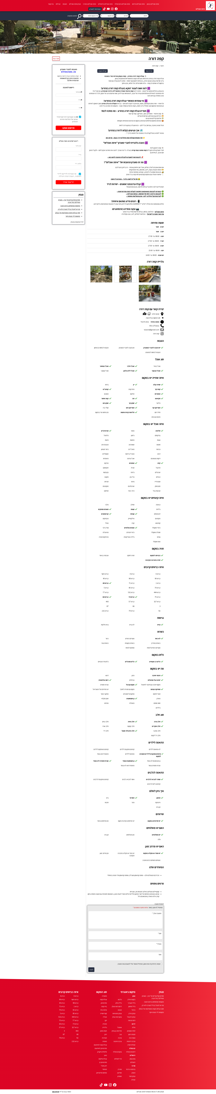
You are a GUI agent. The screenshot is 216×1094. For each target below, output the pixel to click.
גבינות (158, 449)
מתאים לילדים (129, 754)
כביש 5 (106, 588)
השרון (133, 1073)
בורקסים (157, 435)
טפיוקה (106, 491)
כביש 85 (131, 588)
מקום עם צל (130, 685)
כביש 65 (106, 583)
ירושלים (132, 1055)
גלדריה (104, 1027)
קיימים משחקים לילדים (101, 749)
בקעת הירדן (131, 999)
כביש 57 (131, 601)
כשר (107, 638)
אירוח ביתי (103, 1010)
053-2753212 (154, 326)
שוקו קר (131, 403)
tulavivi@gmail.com (151, 330)
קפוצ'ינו (106, 389)
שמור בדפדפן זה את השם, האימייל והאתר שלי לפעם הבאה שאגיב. (138, 964)
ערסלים (131, 680)
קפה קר (157, 389)
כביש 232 (105, 611)
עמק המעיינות (117, 1013)
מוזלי (107, 523)
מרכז (133, 1066)
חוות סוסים (157, 703)
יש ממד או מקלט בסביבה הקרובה (126, 854)
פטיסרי (104, 1069)
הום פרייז (157, 481)
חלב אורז (105, 726)
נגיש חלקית (105, 625)
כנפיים (158, 477)
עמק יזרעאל (131, 1017)
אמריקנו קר (156, 408)
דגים (159, 454)
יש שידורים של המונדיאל (101, 689)
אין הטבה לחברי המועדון (126, 348)
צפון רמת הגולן (117, 1017)
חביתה (106, 481)
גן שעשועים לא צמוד (153, 761)
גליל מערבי (131, 1003)
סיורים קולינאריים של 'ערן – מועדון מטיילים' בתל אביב (69, 201)
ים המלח (132, 1048)
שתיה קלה (156, 384)
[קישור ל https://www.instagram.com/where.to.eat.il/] (112, 9)
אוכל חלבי (130, 366)
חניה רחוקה (130, 555)
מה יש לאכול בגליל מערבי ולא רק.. (69, 209)
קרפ (133, 523)
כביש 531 (131, 592)
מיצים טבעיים (156, 417)
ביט (107, 798)
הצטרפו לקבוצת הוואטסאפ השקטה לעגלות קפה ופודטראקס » (139, 191)
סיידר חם (157, 412)
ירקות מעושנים (155, 458)
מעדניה (104, 1038)
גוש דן (120, 1069)
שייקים (132, 394)
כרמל (133, 1010)
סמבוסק (157, 486)
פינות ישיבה (156, 675)
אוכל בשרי (157, 366)
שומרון (120, 1076)
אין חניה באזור (104, 555)
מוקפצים (106, 486)
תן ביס (158, 807)
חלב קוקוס (130, 726)
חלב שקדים (156, 726)
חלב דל (106, 731)
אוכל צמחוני (104, 366)
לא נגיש (131, 625)
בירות (107, 384)
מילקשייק (131, 518)
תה (133, 398)
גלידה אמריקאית (129, 537)
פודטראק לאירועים (101, 1048)
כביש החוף (105, 574)
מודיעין (119, 1073)
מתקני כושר (105, 694)
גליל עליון (119, 1003)
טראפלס (106, 532)
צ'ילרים (158, 708)
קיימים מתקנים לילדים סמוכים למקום (150, 755)
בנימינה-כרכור (130, 1069)
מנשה (120, 1010)
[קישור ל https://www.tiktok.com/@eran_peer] (104, 9)
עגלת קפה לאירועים (100, 1045)
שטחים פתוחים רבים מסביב (151, 860)
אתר (160, 954)
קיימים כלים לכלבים (153, 784)
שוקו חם (106, 403)
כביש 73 (131, 597)
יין (133, 384)
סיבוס (107, 802)
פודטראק (104, 1003)
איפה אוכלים (159, 212)
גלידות (158, 509)
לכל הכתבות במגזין (77, 222)
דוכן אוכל (104, 1066)
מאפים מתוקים (103, 509)
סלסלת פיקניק (102, 1052)
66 (133, 606)
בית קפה (104, 1006)
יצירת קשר (149, 71)
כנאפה (158, 504)
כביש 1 (158, 583)
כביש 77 (106, 592)
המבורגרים (105, 444)
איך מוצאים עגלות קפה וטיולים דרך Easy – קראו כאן (124, 138)
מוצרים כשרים (129, 638)
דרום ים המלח (130, 1052)
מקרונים (157, 518)
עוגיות (132, 514)
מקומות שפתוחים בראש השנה (70, 206)
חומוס (158, 444)
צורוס (158, 537)
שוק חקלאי (105, 698)
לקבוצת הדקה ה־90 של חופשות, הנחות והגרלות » (143, 194)
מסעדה (104, 996)
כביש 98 (131, 578)
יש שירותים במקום (154, 821)
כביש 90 (157, 578)
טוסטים (131, 463)
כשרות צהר (105, 643)
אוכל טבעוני (156, 371)
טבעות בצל (156, 491)
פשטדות (106, 458)
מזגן (133, 675)
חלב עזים (105, 721)
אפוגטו (106, 394)
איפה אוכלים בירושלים (105, 4)
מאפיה (104, 1041)
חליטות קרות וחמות (127, 412)
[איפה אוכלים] (210, 5)
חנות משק (103, 1031)
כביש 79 (131, 611)
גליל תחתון (131, 1006)
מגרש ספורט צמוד (154, 765)
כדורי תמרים (130, 532)
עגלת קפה (103, 999)
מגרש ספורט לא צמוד (101, 761)
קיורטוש (157, 523)
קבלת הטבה (102, 71)
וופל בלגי (106, 528)
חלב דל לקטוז (155, 735)
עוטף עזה (132, 1038)
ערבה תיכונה (118, 1041)
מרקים (106, 463)
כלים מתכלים (129, 661)
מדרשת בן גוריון (117, 1031)
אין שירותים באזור (103, 821)
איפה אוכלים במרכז (89, 4)
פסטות (132, 440)
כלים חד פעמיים (103, 661)
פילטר (158, 403)
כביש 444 (157, 592)
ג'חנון (132, 435)
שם (159, 933)
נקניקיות (106, 472)
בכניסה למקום (155, 555)
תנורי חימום (156, 694)
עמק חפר (132, 1076)
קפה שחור (105, 398)
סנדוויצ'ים (105, 431)
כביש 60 (106, 597)
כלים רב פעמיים (154, 661)
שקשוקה (106, 468)
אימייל (158, 944)
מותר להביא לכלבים (153, 779)
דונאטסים (157, 514)
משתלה (131, 703)
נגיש (158, 625)
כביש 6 (158, 574)
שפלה (133, 1080)
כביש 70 (157, 588)
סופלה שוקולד (155, 532)
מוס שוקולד (156, 541)
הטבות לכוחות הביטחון (101, 348)
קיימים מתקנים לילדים (127, 749)
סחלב (132, 504)
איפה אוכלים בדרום (138, 4)
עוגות (158, 440)
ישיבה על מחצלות (154, 680)
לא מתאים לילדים (154, 749)
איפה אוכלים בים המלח (122, 4)
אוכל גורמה (130, 458)
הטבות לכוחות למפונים (153, 352)
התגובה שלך (156, 913)
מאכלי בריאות (129, 454)
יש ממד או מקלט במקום (151, 853)
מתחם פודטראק (101, 1073)
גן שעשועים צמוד (128, 761)
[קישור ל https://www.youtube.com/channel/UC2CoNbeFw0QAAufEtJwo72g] (108, 9)
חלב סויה (131, 721)
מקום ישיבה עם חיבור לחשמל (150, 685)
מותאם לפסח (130, 648)
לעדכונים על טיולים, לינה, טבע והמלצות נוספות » (143, 196)
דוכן (105, 1034)
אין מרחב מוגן (104, 853)
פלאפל (106, 435)
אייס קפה (131, 389)
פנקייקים (106, 518)
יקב (106, 1020)
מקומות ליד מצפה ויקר (73, 216)
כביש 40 (106, 578)
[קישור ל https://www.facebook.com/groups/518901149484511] (116, 9)
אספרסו (157, 394)
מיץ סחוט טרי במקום (102, 412)
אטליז (105, 1017)
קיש (159, 463)
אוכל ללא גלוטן (128, 371)
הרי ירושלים (118, 1059)
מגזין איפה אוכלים (75, 4)
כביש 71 (131, 583)
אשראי (132, 798)
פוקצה (106, 477)
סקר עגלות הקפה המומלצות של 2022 (67, 213)
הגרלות (58, 4)
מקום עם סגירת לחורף (127, 689)
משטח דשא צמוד (103, 754)
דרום (133, 1024)
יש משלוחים (156, 835)
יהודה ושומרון (131, 1031)
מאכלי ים (131, 449)
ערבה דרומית (131, 1041)
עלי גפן (132, 477)
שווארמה (131, 444)
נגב (120, 1034)
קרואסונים (105, 514)
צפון (133, 996)
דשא (107, 675)
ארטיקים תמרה (104, 537)
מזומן (158, 798)
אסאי (132, 431)
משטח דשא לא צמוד (127, 765)
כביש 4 (132, 574)
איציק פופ (55, 1092)
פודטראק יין (103, 1062)
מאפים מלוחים (129, 528)
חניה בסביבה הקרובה (152, 560)
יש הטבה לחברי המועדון (151, 348)
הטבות (65, 4)
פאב (105, 1055)
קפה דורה (156, 333)
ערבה (120, 1038)
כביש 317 (157, 601)
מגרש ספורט (104, 685)
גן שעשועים (130, 698)
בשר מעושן (105, 449)
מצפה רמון (131, 1034)
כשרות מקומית (129, 643)
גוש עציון (132, 1059)
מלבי (107, 504)
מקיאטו (157, 398)
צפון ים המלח (117, 1052)
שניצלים (157, 472)
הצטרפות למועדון (95, 9)
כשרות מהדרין (155, 643)
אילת (133, 1027)
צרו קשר (51, 4)
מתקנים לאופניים (128, 694)
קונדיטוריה (103, 1013)
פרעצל (158, 468)
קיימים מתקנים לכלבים (101, 779)
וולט (159, 839)
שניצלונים (131, 486)
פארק (158, 698)
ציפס (132, 481)
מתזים (106, 703)
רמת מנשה (131, 1020)
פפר (133, 802)
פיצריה (105, 1024)
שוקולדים (105, 454)
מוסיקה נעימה (155, 689)
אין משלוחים (130, 835)
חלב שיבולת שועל (128, 731)
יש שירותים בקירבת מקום (126, 821)
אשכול (119, 1027)
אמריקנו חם (130, 408)
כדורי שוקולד (156, 528)
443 (107, 601)
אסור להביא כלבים (128, 779)
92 (159, 611)
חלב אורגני (156, 731)
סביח (132, 468)
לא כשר (157, 638)
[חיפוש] (79, 15)
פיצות (107, 440)
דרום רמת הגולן (117, 1006)
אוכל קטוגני (105, 371)
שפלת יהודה (131, 1045)
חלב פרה (157, 721)
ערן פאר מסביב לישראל (155, 214)
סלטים (158, 431)
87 (108, 606)
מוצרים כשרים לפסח (153, 648)
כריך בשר (131, 491)
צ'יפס (132, 472)
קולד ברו (106, 408)
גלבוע (120, 999)
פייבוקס (157, 802)
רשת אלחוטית (104, 680)
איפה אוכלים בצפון (153, 4)
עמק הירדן (132, 1013)
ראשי (162, 66)
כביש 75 (157, 597)
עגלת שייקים (103, 1059)
